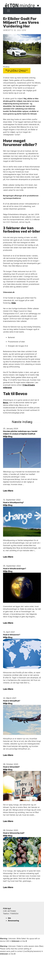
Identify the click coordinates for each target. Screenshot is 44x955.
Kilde (13, 303)
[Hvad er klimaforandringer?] (22, 588)
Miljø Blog (7, 436)
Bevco (5, 402)
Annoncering (13, 921)
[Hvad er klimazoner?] (22, 654)
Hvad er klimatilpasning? (13, 502)
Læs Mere (8, 490)
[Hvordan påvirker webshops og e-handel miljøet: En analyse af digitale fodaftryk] (22, 453)
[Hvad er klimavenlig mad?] (22, 852)
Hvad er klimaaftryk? (11, 701)
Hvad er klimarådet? (11, 767)
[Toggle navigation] (8, 10)
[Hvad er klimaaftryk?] (22, 720)
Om (9, 918)
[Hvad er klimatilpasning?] (22, 522)
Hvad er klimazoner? (11, 635)
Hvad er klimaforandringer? (14, 568)
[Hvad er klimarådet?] (22, 786)
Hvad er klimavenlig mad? (13, 833)
